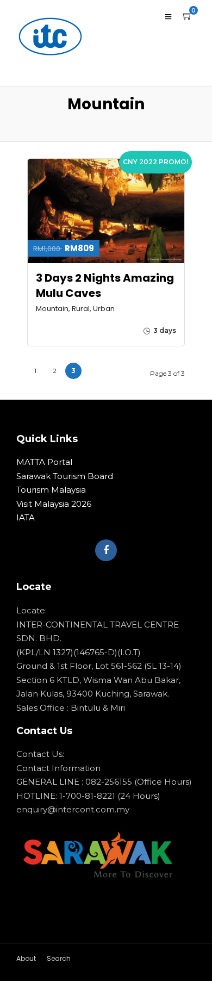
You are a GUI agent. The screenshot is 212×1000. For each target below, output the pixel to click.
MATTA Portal (44, 462)
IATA (25, 517)
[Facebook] (106, 550)
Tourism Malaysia (51, 490)
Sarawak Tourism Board (64, 476)
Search (59, 958)
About (26, 958)
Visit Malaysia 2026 (53, 504)
